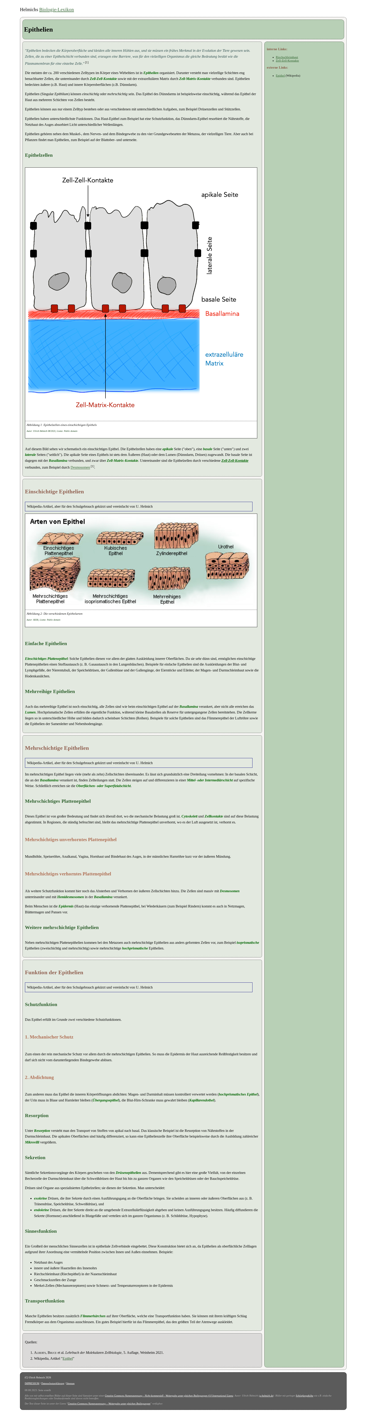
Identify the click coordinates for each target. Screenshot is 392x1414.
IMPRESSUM (32, 1383)
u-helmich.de (266, 1395)
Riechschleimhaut (287, 57)
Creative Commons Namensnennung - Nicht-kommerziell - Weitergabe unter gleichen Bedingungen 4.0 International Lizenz (169, 1395)
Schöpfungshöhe (304, 1395)
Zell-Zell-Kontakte (234, 460)
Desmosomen (80, 468)
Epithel (68, 1358)
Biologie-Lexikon (56, 9)
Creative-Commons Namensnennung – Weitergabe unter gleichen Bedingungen (109, 1403)
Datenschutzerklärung (52, 1383)
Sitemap (70, 1383)
